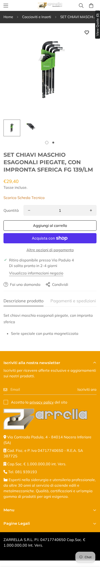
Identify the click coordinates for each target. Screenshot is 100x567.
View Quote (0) (97, 24)
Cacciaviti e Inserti (36, 17)
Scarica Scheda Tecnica (24, 197)
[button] (91, 5)
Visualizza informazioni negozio (36, 273)
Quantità (11, 210)
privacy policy (42, 402)
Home (8, 17)
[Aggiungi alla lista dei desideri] (86, 32)
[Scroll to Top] (91, 542)
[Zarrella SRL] (50, 5)
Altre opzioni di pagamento (50, 250)
